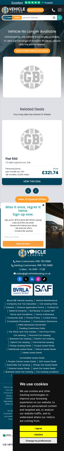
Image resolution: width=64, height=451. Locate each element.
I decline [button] (38, 434)
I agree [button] (38, 428)
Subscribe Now (23, 243)
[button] (23, 210)
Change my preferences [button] (38, 440)
